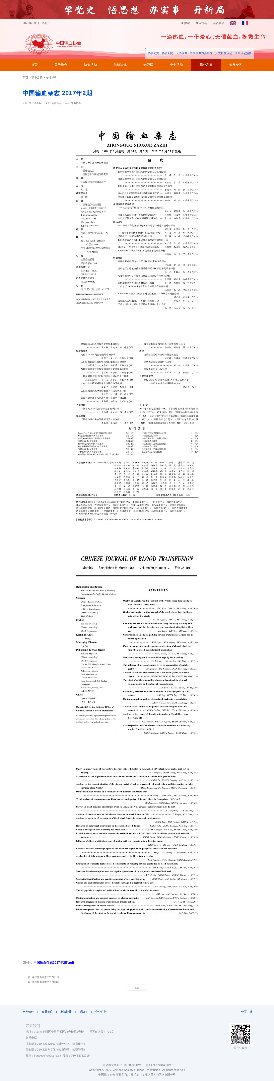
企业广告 (101, 1011)
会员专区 (235, 64)
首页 (34, 64)
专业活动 (176, 64)
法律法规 (120, 64)
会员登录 (218, 23)
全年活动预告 (243, 53)
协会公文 (153, 53)
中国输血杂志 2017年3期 (45, 982)
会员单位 (47, 1011)
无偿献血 (181, 53)
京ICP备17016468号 (159, 1065)
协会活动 (90, 64)
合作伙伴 (28, 1011)
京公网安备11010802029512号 (124, 1065)
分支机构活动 (223, 53)
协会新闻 (167, 53)
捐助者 (83, 1011)
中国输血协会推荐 (201, 53)
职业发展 (206, 64)
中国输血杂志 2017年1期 (45, 977)
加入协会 (201, 23)
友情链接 (66, 1011)
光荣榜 (148, 64)
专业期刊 (51, 77)
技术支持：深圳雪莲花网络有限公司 (153, 1074)
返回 (136, 987)
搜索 (186, 23)
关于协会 (60, 64)
